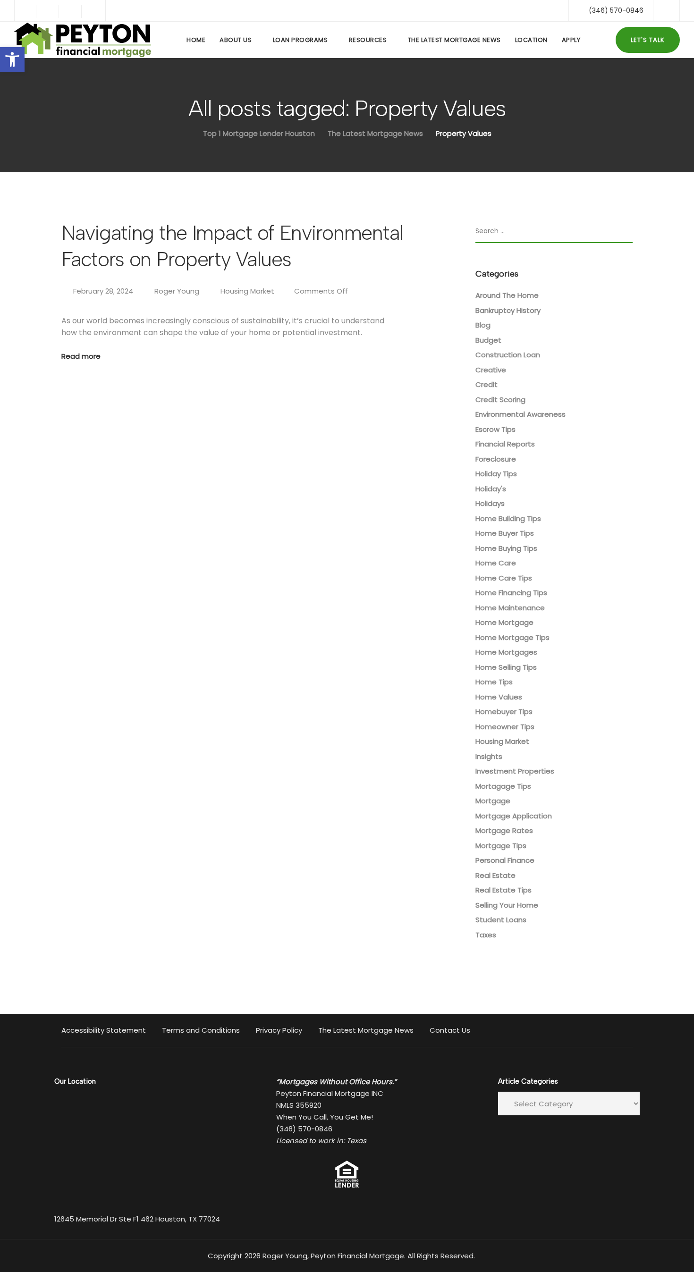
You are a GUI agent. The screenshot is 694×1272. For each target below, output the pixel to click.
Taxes (485, 935)
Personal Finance (504, 860)
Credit (486, 384)
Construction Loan (507, 355)
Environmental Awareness (520, 414)
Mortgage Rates (504, 830)
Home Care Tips (503, 578)
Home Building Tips (508, 518)
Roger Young (176, 291)
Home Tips (494, 682)
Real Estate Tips (503, 890)
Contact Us (450, 1030)
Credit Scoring (500, 399)
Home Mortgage (504, 622)
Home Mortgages (506, 652)
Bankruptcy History (508, 310)
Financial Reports (505, 444)
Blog (483, 325)
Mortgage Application (513, 816)
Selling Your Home (506, 905)
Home (195, 39)
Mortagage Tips (503, 786)
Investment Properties (514, 771)
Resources (368, 39)
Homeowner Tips (504, 727)
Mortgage (492, 801)
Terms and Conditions (201, 1030)
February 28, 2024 (104, 291)
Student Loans (500, 920)
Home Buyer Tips (504, 533)
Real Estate (495, 875)
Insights (488, 756)
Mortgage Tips (500, 846)
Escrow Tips (495, 429)
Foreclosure (495, 459)
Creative (490, 370)
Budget (488, 340)
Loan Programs (300, 39)
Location (531, 39)
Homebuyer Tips (504, 711)
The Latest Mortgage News (454, 39)
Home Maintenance (510, 608)
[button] (12, 59)
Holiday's (490, 489)
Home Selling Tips (506, 667)
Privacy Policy (279, 1030)
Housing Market (247, 291)
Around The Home (507, 295)
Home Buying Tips (506, 548)
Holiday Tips (496, 474)
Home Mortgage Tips (512, 637)
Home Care (495, 563)
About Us (236, 39)
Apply (571, 39)
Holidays (490, 503)
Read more (81, 356)
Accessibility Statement (103, 1030)
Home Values (498, 697)
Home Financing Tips (511, 593)
